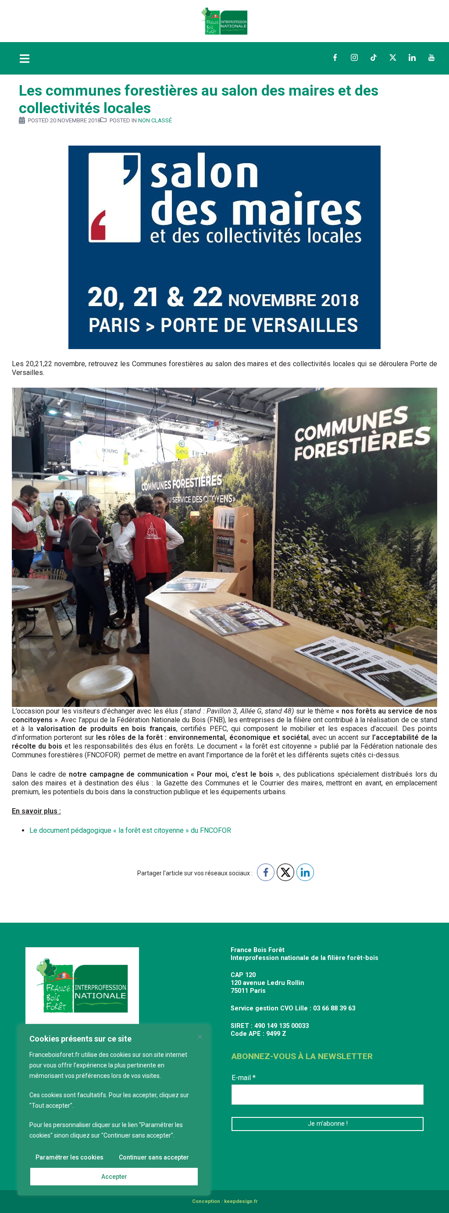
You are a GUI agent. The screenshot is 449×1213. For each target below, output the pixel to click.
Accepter (114, 1176)
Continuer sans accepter (154, 1157)
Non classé (155, 120)
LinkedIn (412, 57)
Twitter (392, 57)
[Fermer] (200, 1036)
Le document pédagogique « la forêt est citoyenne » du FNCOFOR (130, 830)
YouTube (431, 57)
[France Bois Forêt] (224, 20)
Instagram (354, 57)
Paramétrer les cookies (69, 1157)
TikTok (373, 57)
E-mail (244, 1078)
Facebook (335, 57)
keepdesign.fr (240, 1201)
